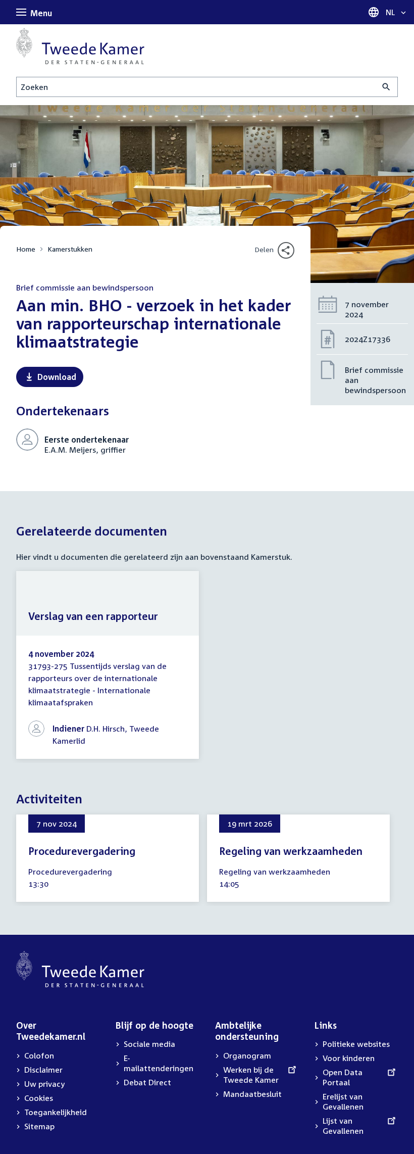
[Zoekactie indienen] (386, 87)
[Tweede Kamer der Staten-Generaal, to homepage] (80, 46)
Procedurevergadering (81, 851)
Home (25, 249)
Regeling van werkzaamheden (291, 851)
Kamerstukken (69, 249)
